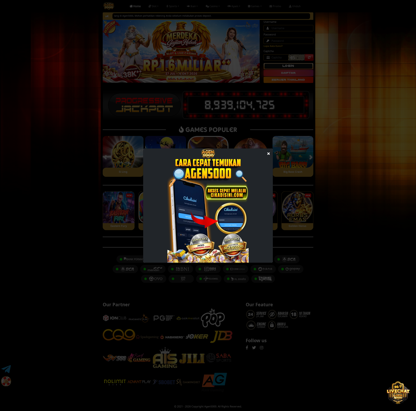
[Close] (268, 152)
